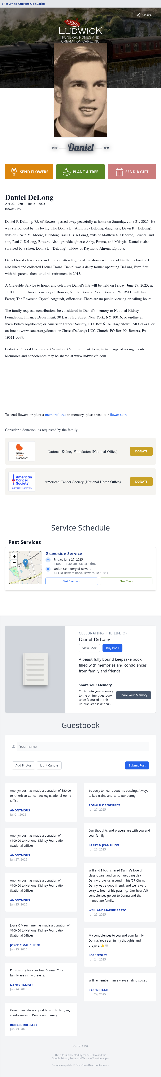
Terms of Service (92, 1058)
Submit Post (137, 765)
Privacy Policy (69, 1058)
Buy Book (112, 648)
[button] (25, 563)
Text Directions (71, 581)
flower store (118, 414)
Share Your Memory (133, 695)
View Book (89, 648)
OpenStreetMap (85, 1065)
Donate (141, 451)
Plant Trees (126, 581)
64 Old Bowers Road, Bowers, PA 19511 (81, 573)
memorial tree (55, 414)
